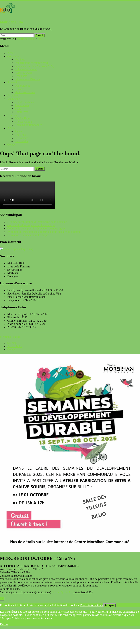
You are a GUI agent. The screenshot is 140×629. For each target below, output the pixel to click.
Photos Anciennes (25, 92)
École (18, 108)
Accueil (11, 53)
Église (18, 131)
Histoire (19, 88)
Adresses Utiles (23, 72)
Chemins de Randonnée (28, 124)
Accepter (109, 605)
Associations (22, 105)
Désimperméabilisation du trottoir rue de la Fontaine (37, 221)
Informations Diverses (27, 79)
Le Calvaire (21, 138)
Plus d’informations (91, 605)
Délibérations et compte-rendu (32, 62)
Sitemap (12, 342)
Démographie (22, 85)
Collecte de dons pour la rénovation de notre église (36, 228)
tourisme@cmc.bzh (62, 592)
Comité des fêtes (24, 102)
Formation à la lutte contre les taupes (28, 235)
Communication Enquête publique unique (31, 225)
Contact (11, 144)
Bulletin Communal (26, 69)
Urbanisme (21, 75)
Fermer (4, 624)
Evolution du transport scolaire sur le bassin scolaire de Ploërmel (44, 231)
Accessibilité (14, 346)
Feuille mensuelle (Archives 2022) (34, 66)
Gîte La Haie (22, 118)
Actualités (13, 95)
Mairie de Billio (11, 22)
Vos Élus (20, 59)
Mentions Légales (10, 336)
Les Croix (20, 134)
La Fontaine (21, 141)
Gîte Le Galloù (23, 121)
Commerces (21, 111)
